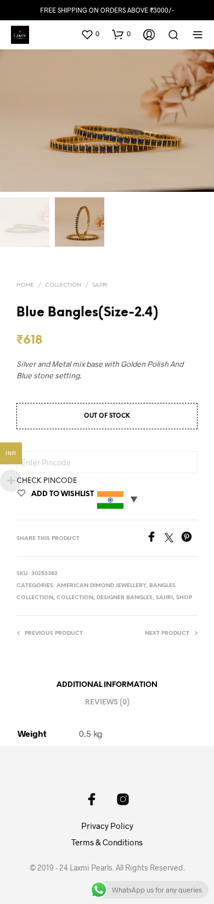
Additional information (107, 685)
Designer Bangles (125, 598)
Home (25, 285)
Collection (63, 285)
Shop (184, 598)
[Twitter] (173, 538)
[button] (90, 34)
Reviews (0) (107, 702)
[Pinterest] (189, 538)
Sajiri (100, 285)
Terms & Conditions (107, 842)
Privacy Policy (107, 826)
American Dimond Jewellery (101, 586)
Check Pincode (46, 481)
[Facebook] (155, 538)
